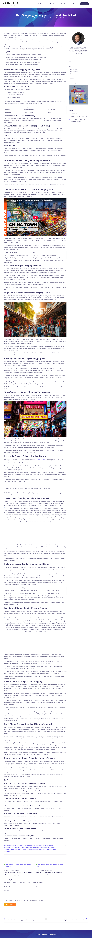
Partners (72, 78)
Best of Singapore (74, 71)
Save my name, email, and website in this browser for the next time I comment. (24, 900)
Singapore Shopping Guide (18, 849)
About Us (36, 3)
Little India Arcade (39, 459)
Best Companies (35, 17)
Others (71, 75)
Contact (75, 3)
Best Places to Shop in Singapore (13, 845)
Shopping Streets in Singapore (19, 847)
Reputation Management (65, 3)
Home (32, 3)
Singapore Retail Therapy (35, 847)
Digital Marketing (44, 3)
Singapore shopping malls (34, 849)
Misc (71, 73)
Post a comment (10, 904)
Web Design (53, 3)
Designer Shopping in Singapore (33, 845)
